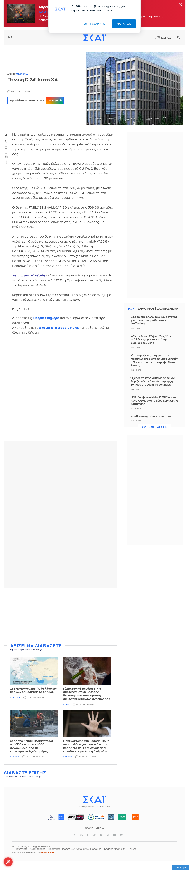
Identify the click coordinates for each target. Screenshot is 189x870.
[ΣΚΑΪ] (94, 37)
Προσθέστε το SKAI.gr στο (34, 100)
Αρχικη (11, 74)
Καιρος (166, 37)
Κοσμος (14, 757)
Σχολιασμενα (167, 308)
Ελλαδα (43, 12)
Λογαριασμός (178, 37)
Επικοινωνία (104, 807)
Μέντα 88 (122, 817)
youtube (114, 835)
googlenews (121, 835)
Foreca (133, 849)
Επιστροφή (179, 857)
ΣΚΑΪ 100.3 (61, 817)
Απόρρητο (180, 867)
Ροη (131, 308)
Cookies (96, 849)
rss (107, 835)
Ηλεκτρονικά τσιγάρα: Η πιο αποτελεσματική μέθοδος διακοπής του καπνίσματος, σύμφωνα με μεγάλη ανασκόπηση (86, 693)
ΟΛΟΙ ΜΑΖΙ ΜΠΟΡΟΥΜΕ (94, 819)
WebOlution (47, 853)
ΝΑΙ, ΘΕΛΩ (124, 24)
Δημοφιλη (146, 308)
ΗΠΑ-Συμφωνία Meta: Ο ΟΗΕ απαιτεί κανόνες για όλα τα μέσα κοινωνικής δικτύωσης (154, 400)
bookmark (6, 162)
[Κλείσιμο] (180, 5)
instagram (87, 835)
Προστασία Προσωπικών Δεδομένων (68, 849)
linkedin (81, 835)
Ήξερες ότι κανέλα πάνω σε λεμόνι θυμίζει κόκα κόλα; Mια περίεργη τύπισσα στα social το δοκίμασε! (153, 381)
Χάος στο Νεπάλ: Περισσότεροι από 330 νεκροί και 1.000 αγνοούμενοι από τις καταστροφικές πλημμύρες (31, 746)
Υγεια (66, 704)
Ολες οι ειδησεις (154, 427)
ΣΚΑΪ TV (51, 817)
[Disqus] (60, 390)
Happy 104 (135, 817)
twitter (6, 142)
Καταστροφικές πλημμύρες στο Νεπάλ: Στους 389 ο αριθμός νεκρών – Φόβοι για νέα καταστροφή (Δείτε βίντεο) (154, 360)
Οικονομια (22, 74)
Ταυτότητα (22, 849)
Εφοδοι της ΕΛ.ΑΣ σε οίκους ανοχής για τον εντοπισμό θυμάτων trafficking (154, 320)
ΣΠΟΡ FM (76, 817)
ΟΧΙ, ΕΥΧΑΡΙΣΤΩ (94, 24)
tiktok (94, 835)
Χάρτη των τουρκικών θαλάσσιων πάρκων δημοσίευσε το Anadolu (33, 690)
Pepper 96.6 (111, 817)
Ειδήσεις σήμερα (46, 318)
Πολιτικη (15, 697)
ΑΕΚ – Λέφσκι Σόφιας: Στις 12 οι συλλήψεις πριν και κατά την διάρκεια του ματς (151, 339)
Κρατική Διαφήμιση (115, 849)
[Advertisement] (60, 616)
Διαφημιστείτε (86, 807)
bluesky (101, 835)
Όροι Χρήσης (38, 849)
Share (6, 168)
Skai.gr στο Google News (59, 327)
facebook (6, 135)
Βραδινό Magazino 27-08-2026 (151, 416)
